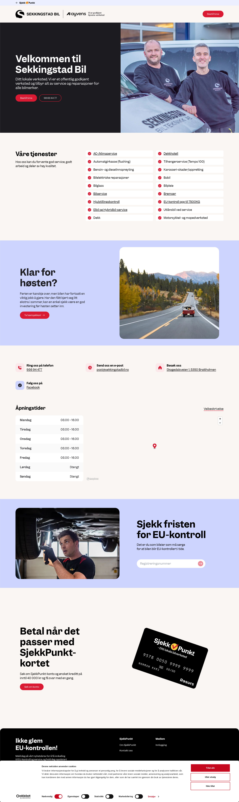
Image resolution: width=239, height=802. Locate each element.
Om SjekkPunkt (127, 744)
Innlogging (161, 744)
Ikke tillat (210, 786)
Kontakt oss (126, 750)
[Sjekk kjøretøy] (200, 563)
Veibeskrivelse (214, 409)
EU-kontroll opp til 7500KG (182, 202)
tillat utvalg (210, 777)
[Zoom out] (220, 423)
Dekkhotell (171, 153)
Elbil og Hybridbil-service (110, 210)
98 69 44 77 (50, 98)
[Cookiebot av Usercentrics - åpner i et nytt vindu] (23, 797)
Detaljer (152, 796)
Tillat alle (210, 768)
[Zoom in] (220, 419)
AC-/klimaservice (105, 153)
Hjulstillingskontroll (106, 202)
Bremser (170, 194)
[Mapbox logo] (92, 478)
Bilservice (100, 194)
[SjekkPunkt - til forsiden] (119, 3)
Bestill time (26, 98)
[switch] (85, 796)
